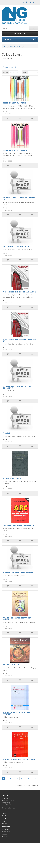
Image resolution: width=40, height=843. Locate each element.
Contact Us (5, 811)
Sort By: (5, 72)
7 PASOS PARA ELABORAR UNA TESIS (17, 247)
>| (4, 782)
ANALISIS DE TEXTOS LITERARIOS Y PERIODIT (17, 619)
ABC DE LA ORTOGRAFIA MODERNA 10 (18, 525)
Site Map (4, 815)
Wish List (4, 834)
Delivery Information (8, 800)
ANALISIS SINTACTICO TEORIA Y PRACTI (19, 759)
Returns (4, 813)
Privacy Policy (6, 803)
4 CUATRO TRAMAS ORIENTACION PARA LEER (19, 198)
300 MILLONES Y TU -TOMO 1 (15, 150)
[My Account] (27, 2)
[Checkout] (36, 2)
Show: (25, 72)
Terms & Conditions (8, 805)
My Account (5, 829)
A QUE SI (6, 433)
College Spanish (15, 46)
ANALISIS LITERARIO (11, 665)
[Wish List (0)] (30, 2)
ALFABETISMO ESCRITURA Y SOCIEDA (18, 573)
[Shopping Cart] (33, 2)
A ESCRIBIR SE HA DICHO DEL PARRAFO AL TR (19, 340)
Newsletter (5, 836)
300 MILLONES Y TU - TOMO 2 (15, 103)
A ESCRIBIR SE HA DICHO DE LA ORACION (19, 292)
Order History (6, 832)
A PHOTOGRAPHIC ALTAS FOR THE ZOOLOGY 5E (17, 387)
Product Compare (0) (9, 67)
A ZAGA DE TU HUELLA (12, 478)
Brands (4, 821)
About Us (5, 798)
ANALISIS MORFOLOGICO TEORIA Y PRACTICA (17, 713)
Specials (4, 823)
